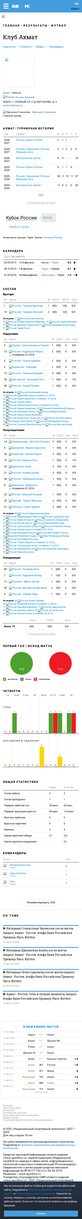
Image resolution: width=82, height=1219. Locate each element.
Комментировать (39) (41, 902)
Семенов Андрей (32, 373)
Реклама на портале (14, 1113)
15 (5, 373)
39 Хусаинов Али (49, 610)
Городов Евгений (32, 311)
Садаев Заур (29, 594)
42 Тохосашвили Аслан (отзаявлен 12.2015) (31, 545)
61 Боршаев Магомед (47, 523)
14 (5, 441)
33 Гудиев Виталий (61, 321)
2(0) (58, 587)
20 (76, 185)
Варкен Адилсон (35, 447)
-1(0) (64, 305)
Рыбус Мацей (31, 506)
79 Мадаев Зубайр (51, 411)
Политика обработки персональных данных (28, 1120)
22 (5, 494)
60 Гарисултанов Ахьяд (20, 526)
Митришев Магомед (34, 587)
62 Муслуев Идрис (57, 418)
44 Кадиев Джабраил (19, 408)
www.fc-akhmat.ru (12, 105)
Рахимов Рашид (52, 237)
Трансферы (56, 46)
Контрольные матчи (28, 158)
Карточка (9, 46)
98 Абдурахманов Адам (32, 513)
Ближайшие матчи (41, 1026)
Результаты (35, 25)
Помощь (8, 1105)
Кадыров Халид (32, 575)
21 (5, 472)
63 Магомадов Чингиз (51, 532)
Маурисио (23, 487)
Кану (28, 466)
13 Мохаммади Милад (53, 536)
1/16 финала (19, 262)
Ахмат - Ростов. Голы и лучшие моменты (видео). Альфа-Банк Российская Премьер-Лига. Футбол (40, 996)
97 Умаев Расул (16, 328)
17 (5, 581)
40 (5, 385)
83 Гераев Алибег (17, 402)
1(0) (59, 466)
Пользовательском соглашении (35, 1193)
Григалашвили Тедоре (35, 345)
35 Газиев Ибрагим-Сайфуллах (24, 321)
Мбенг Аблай (31, 581)
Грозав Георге (32, 453)
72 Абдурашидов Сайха (20, 516)
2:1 (69, 268)
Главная (11, 25)
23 (5, 500)
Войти (75, 8)
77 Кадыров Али (51, 607)
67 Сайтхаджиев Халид (50, 421)
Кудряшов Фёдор (26, 353)
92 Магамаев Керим (19, 411)
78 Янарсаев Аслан (18, 552)
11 (71, 176)
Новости (25, 46)
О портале (9, 1110)
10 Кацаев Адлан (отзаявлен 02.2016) (28, 529)
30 (58, 176)
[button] (22, 218)
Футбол (58, 25)
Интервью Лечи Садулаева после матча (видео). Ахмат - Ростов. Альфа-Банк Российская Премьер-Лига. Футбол (39, 976)
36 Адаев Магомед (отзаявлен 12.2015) (29, 395)
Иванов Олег (30, 460)
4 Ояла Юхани (17, 421)
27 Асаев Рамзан (29, 318)
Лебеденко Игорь (32, 478)
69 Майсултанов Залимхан (22, 414)
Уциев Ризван (30, 385)
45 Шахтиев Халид (57, 424)
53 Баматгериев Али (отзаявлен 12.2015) (29, 398)
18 (76, 158)
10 (67, 176)
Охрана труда (11, 1117)
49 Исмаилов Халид (54, 526)
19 (5, 460)
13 (5, 351)
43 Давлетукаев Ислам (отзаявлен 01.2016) (31, 405)
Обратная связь (12, 1108)
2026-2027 (7, 141)
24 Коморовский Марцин (55, 408)
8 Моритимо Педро (19, 536)
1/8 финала (18, 268)
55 (5, 478)
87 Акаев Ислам (17, 520)
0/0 (73, 305)
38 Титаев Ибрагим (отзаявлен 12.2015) (29, 542)
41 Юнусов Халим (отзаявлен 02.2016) (28, 613)
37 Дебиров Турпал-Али (20, 325)
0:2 (69, 262)
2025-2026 (7, 169)
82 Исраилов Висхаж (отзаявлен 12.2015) (29, 604)
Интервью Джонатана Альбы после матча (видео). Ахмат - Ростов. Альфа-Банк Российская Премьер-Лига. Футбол (37, 954)
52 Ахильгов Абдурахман (50, 520)
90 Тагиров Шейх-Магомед (22, 424)
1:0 (69, 274)
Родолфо (30, 366)
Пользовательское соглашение (21, 1115)
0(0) (54, 305)
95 (5, 587)
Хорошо (41, 1213)
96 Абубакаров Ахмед (31, 392)
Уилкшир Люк (35, 379)
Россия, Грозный (25, 97)
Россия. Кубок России (29, 139)
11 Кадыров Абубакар (20, 607)
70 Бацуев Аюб (16, 523)
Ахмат (6, 92)
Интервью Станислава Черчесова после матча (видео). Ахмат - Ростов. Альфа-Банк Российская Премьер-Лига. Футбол (38, 932)
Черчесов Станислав (44, 112)
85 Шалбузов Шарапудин (50, 549)
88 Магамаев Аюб (18, 532)
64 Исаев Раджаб (29, 600)
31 (5, 506)
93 (5, 569)
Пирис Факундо (32, 500)
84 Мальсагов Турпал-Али (22, 418)
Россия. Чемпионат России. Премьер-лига (33, 150)
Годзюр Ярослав (32, 305)
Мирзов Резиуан (32, 494)
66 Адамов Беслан (54, 516)
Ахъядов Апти (30, 569)
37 (76, 176)
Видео (40, 46)
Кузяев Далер (30, 472)
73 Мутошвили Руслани (20, 539)
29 (5, 379)
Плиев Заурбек (31, 360)
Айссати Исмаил (39, 441)
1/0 (74, 366)
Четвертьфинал (21, 274)
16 (5, 311)
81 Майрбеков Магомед (57, 325)
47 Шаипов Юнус (17, 549)
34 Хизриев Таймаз (18, 610)
